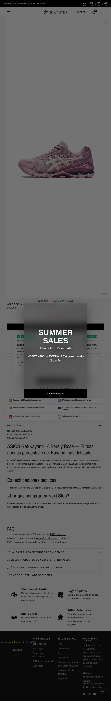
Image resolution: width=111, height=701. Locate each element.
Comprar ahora (55, 393)
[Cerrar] (83, 307)
